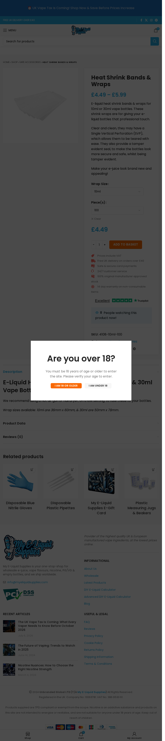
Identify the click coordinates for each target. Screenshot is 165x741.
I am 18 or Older (66, 386)
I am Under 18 (98, 386)
